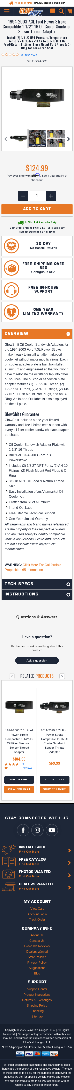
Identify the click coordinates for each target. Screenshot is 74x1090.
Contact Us (37, 940)
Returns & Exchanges (37, 1000)
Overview (16, 334)
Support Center (37, 989)
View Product (19, 789)
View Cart (37, 908)
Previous (5, 139)
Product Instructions (37, 994)
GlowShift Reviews (37, 946)
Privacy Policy (37, 962)
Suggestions (37, 968)
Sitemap (37, 1016)
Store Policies (37, 957)
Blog (37, 973)
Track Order (37, 919)
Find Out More (29, 851)
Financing (37, 1011)
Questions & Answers (37, 617)
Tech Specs (19, 584)
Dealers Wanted (37, 951)
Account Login (37, 914)
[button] (37, 660)
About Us (37, 935)
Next (68, 139)
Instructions (22, 594)
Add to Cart (19, 780)
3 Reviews (27, 765)
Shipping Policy (37, 1005)
